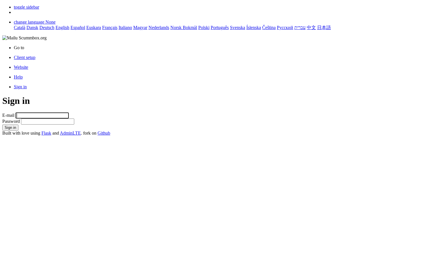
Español (77, 27)
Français (109, 27)
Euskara (93, 27)
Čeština (269, 27)
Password (11, 121)
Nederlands (158, 27)
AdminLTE (70, 133)
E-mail (8, 115)
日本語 (324, 27)
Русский (285, 27)
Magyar (140, 27)
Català (19, 27)
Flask (46, 133)
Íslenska (253, 27)
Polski (203, 27)
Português (220, 27)
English (62, 27)
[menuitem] (217, 67)
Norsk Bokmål (183, 27)
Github (104, 133)
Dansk (32, 27)
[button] (26, 7)
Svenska (237, 27)
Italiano (125, 27)
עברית (300, 27)
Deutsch (46, 27)
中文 (311, 27)
